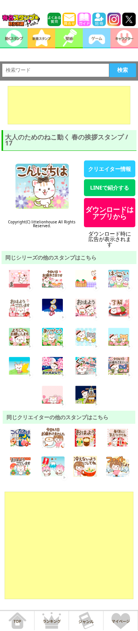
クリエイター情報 (109, 168)
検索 (122, 70)
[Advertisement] (69, 105)
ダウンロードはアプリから (109, 213)
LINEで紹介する (109, 187)
